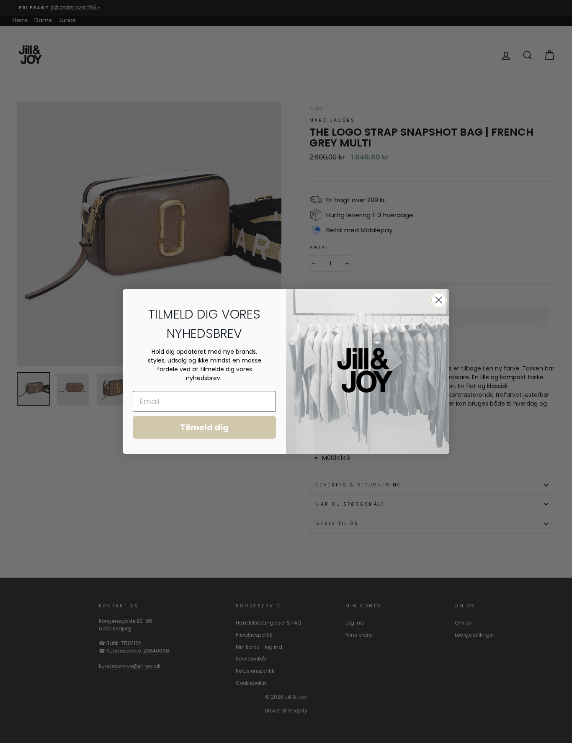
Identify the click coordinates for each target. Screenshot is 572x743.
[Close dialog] (438, 300)
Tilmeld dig (204, 427)
